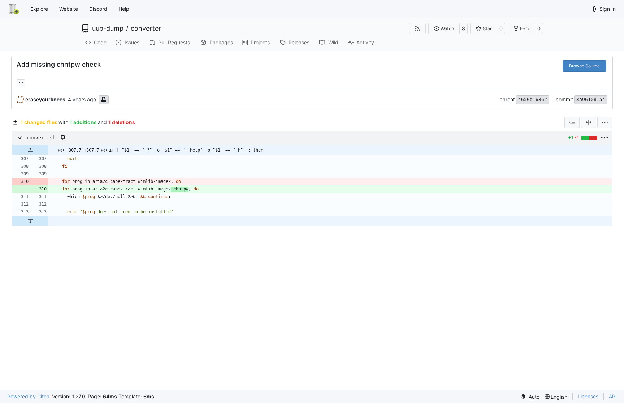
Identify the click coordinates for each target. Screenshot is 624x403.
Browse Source (584, 66)
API (613, 396)
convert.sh (41, 137)
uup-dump (108, 28)
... (21, 81)
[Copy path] (62, 138)
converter (146, 28)
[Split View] (588, 122)
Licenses (588, 396)
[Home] (14, 9)
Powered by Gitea (28, 396)
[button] (444, 28)
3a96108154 (590, 99)
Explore (39, 9)
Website (68, 9)
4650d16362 (532, 99)
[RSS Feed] (417, 28)
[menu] (604, 122)
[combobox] (572, 122)
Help (123, 9)
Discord (98, 9)
